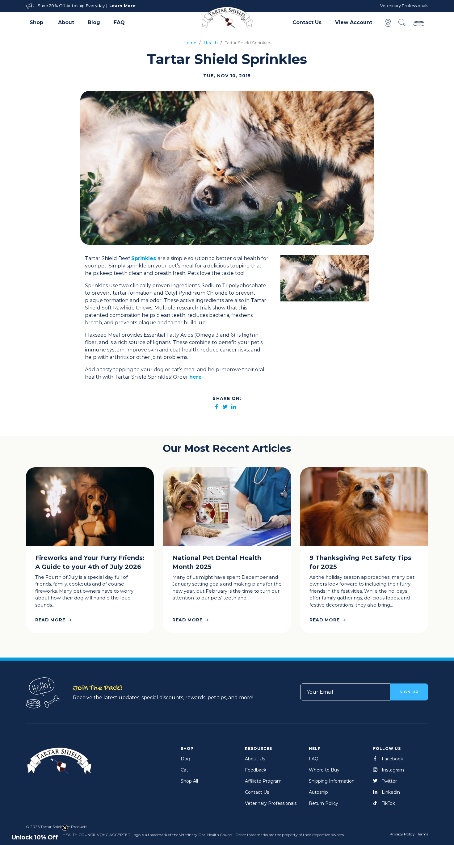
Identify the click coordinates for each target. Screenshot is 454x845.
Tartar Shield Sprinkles (248, 42)
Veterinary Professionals (404, 5)
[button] (37, 22)
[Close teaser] (65, 828)
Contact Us (307, 22)
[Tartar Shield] (227, 17)
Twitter (389, 781)
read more (50, 620)
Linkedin (391, 792)
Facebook (392, 759)
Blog (94, 22)
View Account (353, 22)
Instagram (393, 770)
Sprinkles (143, 258)
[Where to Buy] (388, 23)
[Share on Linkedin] (233, 407)
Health (211, 42)
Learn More (122, 5)
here (195, 377)
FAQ (119, 22)
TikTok (388, 803)
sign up (409, 691)
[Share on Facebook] (216, 407)
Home (189, 42)
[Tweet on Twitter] (225, 407)
